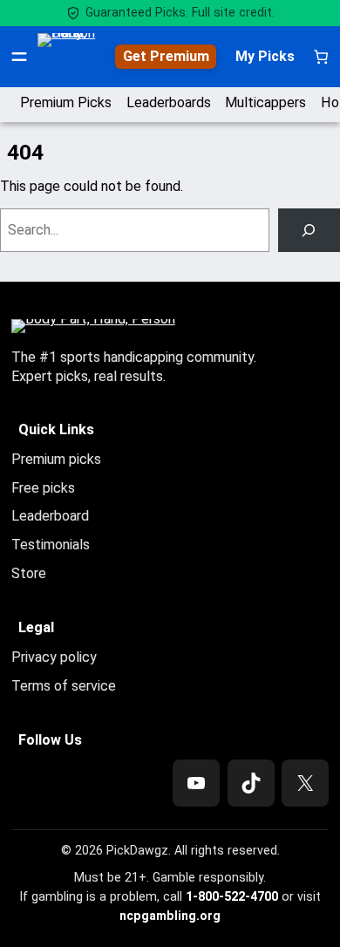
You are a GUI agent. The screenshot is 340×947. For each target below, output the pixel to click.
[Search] (309, 230)
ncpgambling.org (170, 916)
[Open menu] (19, 56)
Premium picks (56, 459)
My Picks (265, 56)
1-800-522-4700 (232, 896)
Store (28, 573)
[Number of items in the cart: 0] (320, 56)
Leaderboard (50, 516)
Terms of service (63, 686)
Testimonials (50, 544)
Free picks (43, 488)
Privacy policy (54, 657)
